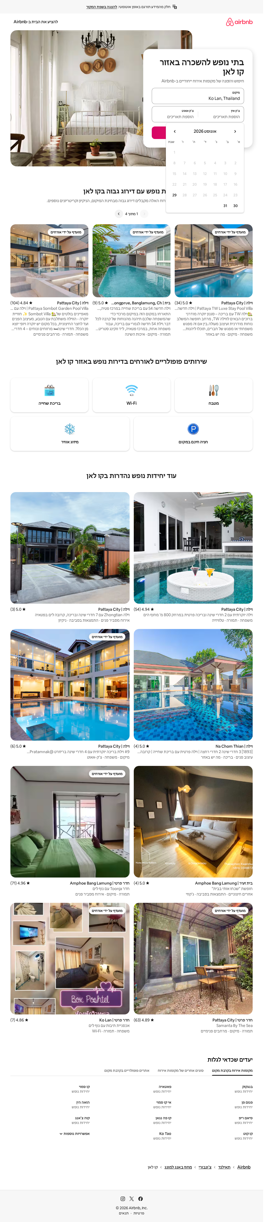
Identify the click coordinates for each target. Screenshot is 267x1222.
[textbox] (221, 116)
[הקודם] (144, 214)
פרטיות (139, 1213)
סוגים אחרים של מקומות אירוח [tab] (181, 1070)
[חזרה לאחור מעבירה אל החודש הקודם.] (234, 131)
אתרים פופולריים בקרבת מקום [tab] (126, 1070)
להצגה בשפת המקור (101, 6)
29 (174, 195)
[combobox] (198, 98)
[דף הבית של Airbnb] (239, 22)
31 (225, 205)
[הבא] (119, 214)
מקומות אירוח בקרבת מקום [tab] (232, 1070)
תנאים (124, 1213)
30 (235, 205)
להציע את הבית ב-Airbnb (36, 22)
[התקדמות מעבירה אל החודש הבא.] (175, 131)
